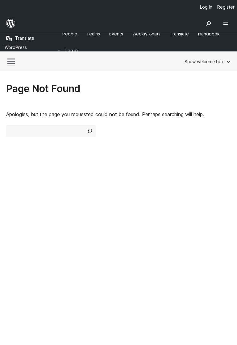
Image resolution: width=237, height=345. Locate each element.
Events (187, 200)
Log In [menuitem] (206, 7)
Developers (134, 211)
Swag (188, 221)
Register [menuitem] (226, 7)
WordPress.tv (140, 221)
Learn (128, 189)
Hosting (15, 211)
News (12, 200)
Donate (190, 211)
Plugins (72, 211)
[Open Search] (208, 23)
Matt (14, 253)
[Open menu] (227, 23)
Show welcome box (204, 61)
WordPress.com (27, 242)
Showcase (76, 189)
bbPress (18, 264)
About (13, 189)
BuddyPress (23, 274)
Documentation (139, 200)
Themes (73, 200)
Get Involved (194, 189)
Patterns (73, 221)
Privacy (14, 221)
